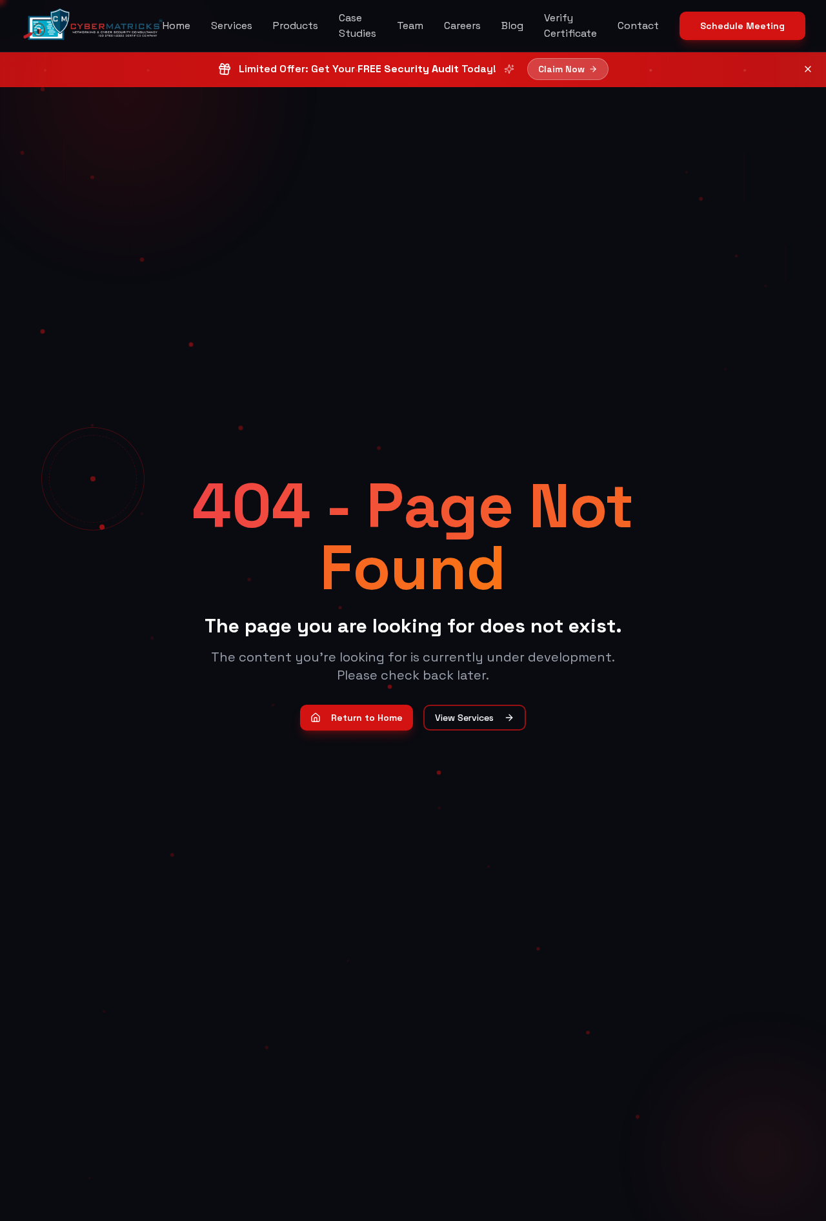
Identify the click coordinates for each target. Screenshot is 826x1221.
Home (176, 25)
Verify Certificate (570, 25)
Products (295, 25)
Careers (462, 25)
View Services (464, 717)
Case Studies (357, 25)
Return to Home (367, 717)
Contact (638, 25)
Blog (512, 25)
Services (231, 25)
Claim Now (561, 69)
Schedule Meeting (742, 26)
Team (410, 25)
